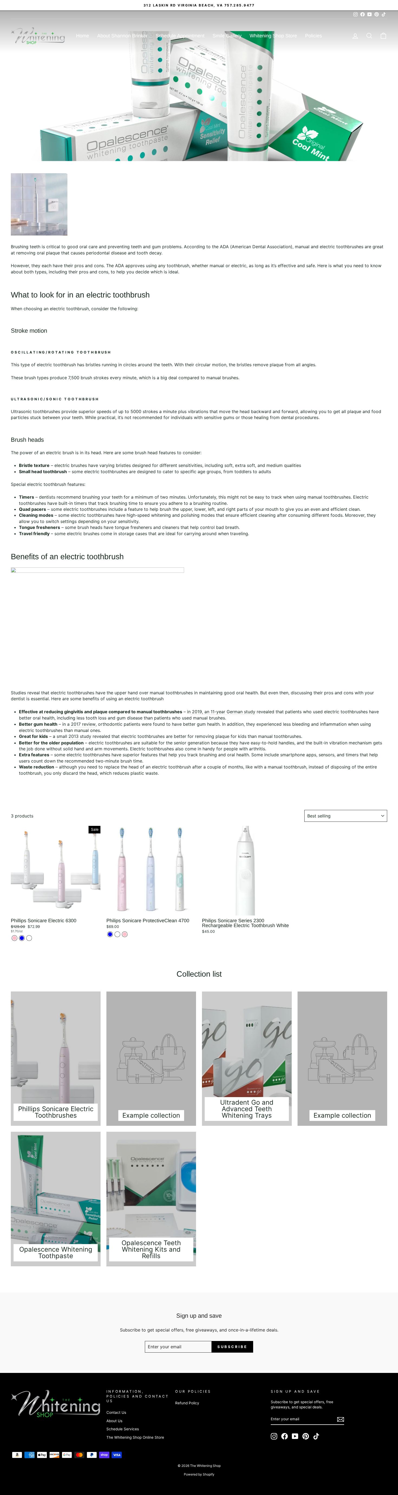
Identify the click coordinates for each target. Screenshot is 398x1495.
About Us (114, 1421)
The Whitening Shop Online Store (135, 1437)
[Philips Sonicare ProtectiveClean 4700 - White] (117, 934)
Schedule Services (122, 1429)
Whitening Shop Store (273, 35)
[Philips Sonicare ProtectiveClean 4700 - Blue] (110, 934)
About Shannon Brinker (122, 35)
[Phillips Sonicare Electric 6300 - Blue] (21, 938)
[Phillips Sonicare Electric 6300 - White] (29, 938)
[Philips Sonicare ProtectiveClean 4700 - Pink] (124, 934)
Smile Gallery (227, 35)
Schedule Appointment (180, 35)
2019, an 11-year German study (223, 711)
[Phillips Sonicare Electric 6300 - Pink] (14, 938)
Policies (313, 35)
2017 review (83, 724)
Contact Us (116, 1412)
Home (82, 35)
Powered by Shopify (199, 1474)
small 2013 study (74, 736)
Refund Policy (187, 1403)
